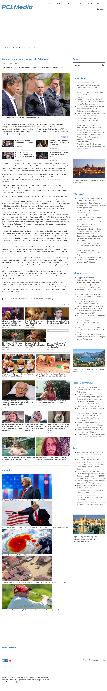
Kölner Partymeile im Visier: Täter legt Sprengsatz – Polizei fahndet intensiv (91, 316)
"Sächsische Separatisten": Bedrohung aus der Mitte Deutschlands (91, 114)
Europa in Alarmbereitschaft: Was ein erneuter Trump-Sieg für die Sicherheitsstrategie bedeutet (90, 108)
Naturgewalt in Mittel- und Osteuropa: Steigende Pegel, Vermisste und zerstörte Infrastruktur (91, 231)
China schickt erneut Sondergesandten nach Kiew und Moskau (91, 400)
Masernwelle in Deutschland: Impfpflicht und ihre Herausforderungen (87, 139)
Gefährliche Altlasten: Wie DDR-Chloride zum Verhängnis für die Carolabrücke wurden (89, 245)
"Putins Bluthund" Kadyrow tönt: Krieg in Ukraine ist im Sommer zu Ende (91, 435)
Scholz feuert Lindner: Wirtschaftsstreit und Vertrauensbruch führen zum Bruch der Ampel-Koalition (91, 93)
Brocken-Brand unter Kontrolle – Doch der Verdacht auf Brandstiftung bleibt (90, 329)
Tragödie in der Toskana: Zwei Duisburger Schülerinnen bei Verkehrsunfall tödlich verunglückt (90, 303)
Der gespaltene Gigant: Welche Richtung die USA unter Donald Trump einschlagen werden (35, 527)
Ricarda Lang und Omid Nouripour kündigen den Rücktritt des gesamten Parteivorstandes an (91, 146)
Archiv (85, 660)
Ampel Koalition (26, 299)
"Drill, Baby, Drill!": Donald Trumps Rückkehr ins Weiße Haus (23, 500)
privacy (19, 682)
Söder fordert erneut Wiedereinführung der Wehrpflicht (89, 395)
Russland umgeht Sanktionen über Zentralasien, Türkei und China (89, 414)
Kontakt (102, 660)
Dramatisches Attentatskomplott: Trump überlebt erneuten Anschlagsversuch (30, 610)
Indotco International (18, 677)
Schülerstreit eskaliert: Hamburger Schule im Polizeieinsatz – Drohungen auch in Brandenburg (91, 336)
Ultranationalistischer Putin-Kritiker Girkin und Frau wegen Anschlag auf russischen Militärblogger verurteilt (90, 425)
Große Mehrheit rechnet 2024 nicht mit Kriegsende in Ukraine (90, 431)
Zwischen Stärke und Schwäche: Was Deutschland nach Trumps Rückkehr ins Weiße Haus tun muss (90, 101)
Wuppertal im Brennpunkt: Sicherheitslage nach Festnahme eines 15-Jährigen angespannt (89, 127)
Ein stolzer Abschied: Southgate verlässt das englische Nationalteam (90, 472)
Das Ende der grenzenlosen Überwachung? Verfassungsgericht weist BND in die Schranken (90, 85)
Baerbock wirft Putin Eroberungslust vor (90, 409)
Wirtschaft (100, 4)
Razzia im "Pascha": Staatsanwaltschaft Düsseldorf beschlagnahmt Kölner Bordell (88, 322)
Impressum (93, 660)
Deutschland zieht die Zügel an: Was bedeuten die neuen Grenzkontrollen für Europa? (90, 238)
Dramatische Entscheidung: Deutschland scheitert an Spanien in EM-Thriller (90, 497)
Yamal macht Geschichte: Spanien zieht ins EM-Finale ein (89, 486)
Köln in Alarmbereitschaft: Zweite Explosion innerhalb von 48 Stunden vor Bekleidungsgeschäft (90, 310)
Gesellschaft (84, 4)
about (14, 682)
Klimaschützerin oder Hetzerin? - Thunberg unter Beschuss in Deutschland (89, 120)
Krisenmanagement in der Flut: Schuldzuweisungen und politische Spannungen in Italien (34, 582)
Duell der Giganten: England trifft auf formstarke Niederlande (90, 491)
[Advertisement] (53, 28)
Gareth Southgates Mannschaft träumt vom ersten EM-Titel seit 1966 (91, 482)
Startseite (51, 4)
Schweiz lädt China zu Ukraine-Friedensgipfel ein (88, 419)
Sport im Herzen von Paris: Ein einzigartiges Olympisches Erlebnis (90, 461)
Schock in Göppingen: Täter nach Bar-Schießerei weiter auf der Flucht (91, 133)
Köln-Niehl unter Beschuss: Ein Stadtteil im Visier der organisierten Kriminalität (90, 296)
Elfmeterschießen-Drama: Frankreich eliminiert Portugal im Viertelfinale (91, 503)
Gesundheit (100, 9)
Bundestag (49, 299)
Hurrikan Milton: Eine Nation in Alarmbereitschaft (20, 555)
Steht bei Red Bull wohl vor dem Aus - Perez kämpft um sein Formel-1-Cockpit (91, 466)
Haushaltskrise (38, 299)
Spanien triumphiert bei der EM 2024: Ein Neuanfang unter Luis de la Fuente (91, 477)
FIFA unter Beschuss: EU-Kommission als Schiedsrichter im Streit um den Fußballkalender (90, 454)
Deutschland (15, 299)
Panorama (74, 4)
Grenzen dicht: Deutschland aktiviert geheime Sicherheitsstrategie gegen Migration (90, 252)
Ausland (66, 4)
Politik (59, 4)
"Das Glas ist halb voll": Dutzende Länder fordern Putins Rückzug (89, 405)
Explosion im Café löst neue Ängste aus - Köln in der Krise (90, 291)
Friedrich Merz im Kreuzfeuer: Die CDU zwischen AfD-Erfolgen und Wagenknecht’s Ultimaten (91, 259)
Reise (93, 4)
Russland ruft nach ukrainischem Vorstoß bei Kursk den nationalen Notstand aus (89, 389)
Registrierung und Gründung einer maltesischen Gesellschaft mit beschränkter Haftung (85, 539)
